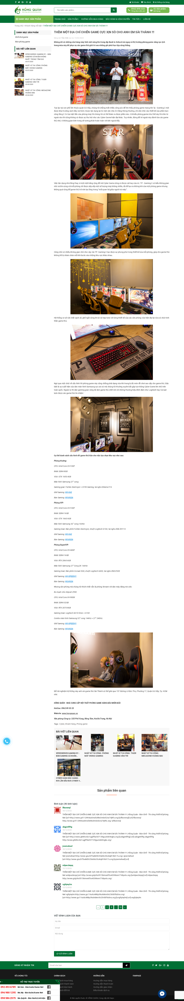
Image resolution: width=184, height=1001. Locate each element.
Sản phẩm (73, 19)
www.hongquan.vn (70, 713)
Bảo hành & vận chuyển (118, 19)
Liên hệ (147, 19)
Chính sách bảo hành (63, 987)
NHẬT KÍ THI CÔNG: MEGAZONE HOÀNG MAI (152, 754)
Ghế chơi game (21, 37)
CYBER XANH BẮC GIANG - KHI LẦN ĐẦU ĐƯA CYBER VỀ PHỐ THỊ (68, 779)
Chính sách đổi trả (62, 990)
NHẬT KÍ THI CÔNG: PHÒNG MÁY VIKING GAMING (96, 754)
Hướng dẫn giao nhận (102, 987)
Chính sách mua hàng (63, 980)
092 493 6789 (8, 987)
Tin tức (136, 19)
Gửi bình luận (65, 954)
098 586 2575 (8, 998)
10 (120, 907)
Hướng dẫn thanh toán (103, 984)
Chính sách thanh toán (64, 984)
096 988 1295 (8, 992)
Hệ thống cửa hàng (161, 2)
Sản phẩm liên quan (111, 790)
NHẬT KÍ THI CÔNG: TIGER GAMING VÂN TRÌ (124, 754)
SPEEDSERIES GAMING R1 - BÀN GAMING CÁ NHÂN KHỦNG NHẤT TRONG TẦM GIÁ (68, 754)
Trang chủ (60, 19)
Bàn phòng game (22, 42)
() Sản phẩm (159, 10)
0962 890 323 (138, 9)
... (116, 907)
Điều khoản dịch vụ (101, 990)
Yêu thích (147, 2)
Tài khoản (135, 2)
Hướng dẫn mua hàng (92, 19)
